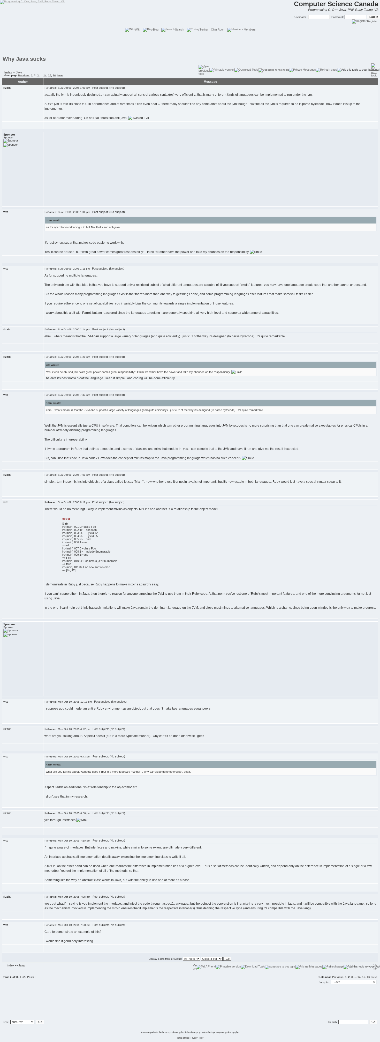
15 (49, 75)
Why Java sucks (24, 59)
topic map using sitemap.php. (225, 1032)
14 (45, 75)
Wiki (137, 29)
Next (60, 75)
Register (372, 21)
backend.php (193, 1032)
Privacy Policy (197, 1037)
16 (54, 75)
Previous (23, 75)
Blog (155, 29)
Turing (204, 29)
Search (179, 29)
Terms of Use (183, 1037)
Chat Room (218, 29)
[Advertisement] (190, 44)
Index (8, 72)
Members (250, 29)
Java (19, 72)
